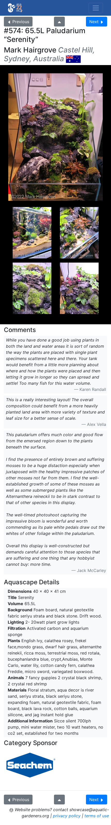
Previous (20, 21)
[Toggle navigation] (96, 8)
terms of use (96, 815)
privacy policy (67, 815)
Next (94, 21)
